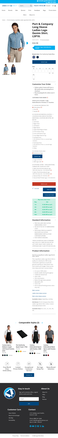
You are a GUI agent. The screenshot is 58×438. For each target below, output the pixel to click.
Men (16, 10)
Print (29, 10)
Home (3, 10)
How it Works (12, 413)
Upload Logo (44, 62)
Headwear (37, 10)
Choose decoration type (41, 105)
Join (29, 403)
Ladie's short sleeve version (39, 293)
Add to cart (44, 184)
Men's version (35, 290)
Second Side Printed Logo (44, 177)
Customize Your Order (41, 84)
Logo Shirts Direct (40, 435)
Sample (36, 111)
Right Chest (36, 123)
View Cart (49, 189)
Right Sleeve (37, 127)
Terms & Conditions (24, 435)
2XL (49, 68)
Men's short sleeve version (39, 296)
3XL (53, 68)
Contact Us (29, 375)
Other (35, 148)
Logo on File (37, 159)
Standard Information (41, 220)
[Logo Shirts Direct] (9, 5)
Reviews (44, 399)
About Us (32, 15)
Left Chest (36, 121)
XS (33, 68)
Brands (10, 10)
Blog (43, 397)
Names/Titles (41, 176)
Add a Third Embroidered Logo (41, 173)
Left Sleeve (36, 125)
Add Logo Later (38, 161)
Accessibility (12, 420)
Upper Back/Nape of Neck (40, 129)
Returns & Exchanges (14, 415)
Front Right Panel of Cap (40, 135)
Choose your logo (39, 151)
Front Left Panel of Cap (40, 133)
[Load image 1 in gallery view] (15, 42)
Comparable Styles (49, 195)
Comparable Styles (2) (29, 322)
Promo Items (52, 10)
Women (23, 10)
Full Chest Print (42, 144)
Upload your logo (38, 154)
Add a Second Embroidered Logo (42, 169)
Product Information (40, 251)
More (24, 15)
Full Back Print (42, 139)
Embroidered (37, 107)
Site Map (11, 418)
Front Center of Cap (39, 131)
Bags (44, 10)
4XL (34, 74)
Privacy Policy (15, 435)
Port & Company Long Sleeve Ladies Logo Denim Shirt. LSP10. (21, 20)
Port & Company (45, 39)
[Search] (31, 6)
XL (46, 68)
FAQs (43, 394)
